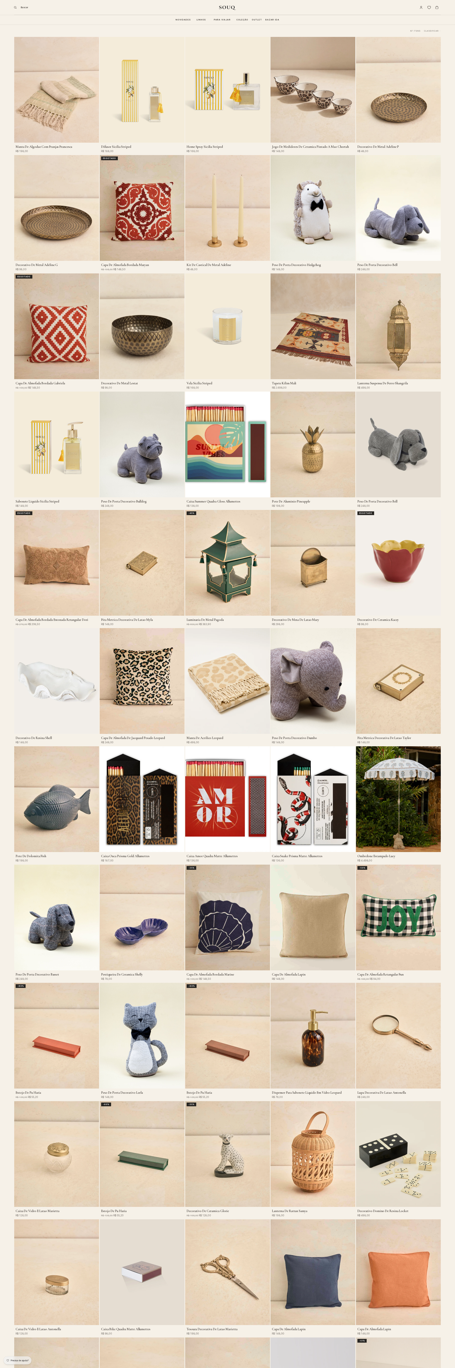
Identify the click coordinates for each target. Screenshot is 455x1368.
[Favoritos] (429, 7)
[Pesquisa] (19, 7)
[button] (432, 31)
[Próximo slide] (93, 90)
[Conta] (421, 7)
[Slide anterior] (19, 90)
